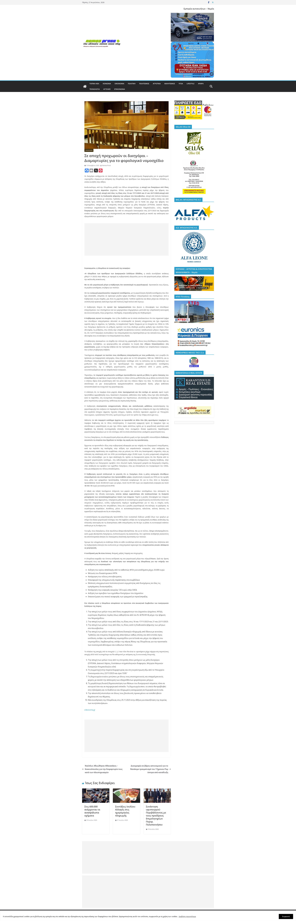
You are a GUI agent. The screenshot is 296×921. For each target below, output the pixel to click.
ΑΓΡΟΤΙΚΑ (157, 83)
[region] (148, 915)
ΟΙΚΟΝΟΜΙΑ (119, 83)
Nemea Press (106, 165)
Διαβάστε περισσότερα (187, 916)
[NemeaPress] (85, 86)
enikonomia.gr (89, 710)
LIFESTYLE (190, 83)
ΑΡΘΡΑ (201, 83)
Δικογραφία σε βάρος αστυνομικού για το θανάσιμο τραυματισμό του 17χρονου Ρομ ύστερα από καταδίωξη (149, 769)
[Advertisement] (126, 239)
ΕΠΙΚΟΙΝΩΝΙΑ (119, 89)
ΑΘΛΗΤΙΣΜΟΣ (169, 83)
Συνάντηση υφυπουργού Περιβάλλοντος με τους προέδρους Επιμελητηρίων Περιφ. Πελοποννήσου (156, 815)
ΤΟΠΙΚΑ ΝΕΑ (94, 83)
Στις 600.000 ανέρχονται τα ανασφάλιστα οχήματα (92, 811)
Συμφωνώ (286, 916)
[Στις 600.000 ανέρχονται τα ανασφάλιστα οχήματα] (95, 790)
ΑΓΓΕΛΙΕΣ (107, 89)
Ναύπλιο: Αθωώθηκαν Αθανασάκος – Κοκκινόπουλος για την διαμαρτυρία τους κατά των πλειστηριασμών (103, 769)
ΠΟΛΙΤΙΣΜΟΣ (144, 83)
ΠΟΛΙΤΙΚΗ (132, 83)
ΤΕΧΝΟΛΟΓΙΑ (94, 89)
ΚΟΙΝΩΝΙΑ (107, 83)
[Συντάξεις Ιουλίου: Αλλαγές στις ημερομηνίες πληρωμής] (126, 790)
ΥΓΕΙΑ (181, 83)
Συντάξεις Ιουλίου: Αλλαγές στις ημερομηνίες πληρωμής (125, 811)
